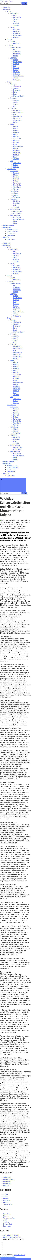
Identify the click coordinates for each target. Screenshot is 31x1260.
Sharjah (16, 167)
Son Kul (16, 207)
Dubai (15, 165)
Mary (15, 221)
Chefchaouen (18, 112)
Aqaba (15, 102)
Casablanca (17, 110)
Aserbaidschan (15, 47)
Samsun (16, 155)
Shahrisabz (17, 185)
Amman (16, 100)
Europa (9, 39)
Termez (16, 189)
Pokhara (16, 37)
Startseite (6, 7)
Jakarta (15, 19)
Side (14, 157)
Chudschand (17, 211)
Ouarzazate (17, 120)
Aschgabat (17, 217)
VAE (11, 161)
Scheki (15, 56)
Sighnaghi (16, 74)
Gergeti (16, 64)
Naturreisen (11, 235)
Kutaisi (15, 70)
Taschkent (17, 187)
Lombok (16, 23)
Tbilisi (15, 78)
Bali (14, 15)
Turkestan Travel (19, 1255)
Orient (9, 82)
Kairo (15, 92)
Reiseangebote (8, 225)
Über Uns (6, 1214)
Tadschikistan (15, 209)
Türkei (12, 124)
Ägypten (13, 84)
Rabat (15, 122)
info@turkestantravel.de (12, 1237)
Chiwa (15, 175)
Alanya (15, 128)
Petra (15, 106)
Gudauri (16, 68)
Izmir (15, 144)
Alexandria (17, 86)
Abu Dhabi (17, 163)
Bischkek (16, 201)
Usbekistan (14, 171)
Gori (14, 66)
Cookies (6, 1222)
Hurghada (16, 90)
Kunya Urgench (18, 219)
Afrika (5, 1194)
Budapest (16, 43)
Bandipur (16, 29)
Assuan (16, 88)
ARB (5, 1220)
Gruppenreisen (12, 229)
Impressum (11, 239)
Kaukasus (10, 45)
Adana (15, 126)
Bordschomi (17, 62)
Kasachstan (14, 191)
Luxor (15, 94)
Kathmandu (17, 35)
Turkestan (16, 197)
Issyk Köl (16, 203)
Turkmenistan (15, 215)
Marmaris (16, 153)
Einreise (6, 1216)
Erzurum (16, 140)
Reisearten (7, 227)
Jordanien (13, 98)
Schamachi (17, 54)
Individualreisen (12, 231)
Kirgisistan (13, 199)
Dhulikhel (16, 33)
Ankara (15, 130)
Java (14, 21)
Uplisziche (17, 80)
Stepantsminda (18, 76)
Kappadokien (18, 146)
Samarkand (17, 183)
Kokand (16, 179)
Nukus (15, 181)
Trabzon (16, 159)
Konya (15, 149)
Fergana (16, 177)
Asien (9, 11)
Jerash (15, 104)
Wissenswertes (9, 1218)
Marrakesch (17, 116)
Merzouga (17, 118)
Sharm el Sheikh (19, 96)
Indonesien (14, 13)
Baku (15, 50)
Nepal (12, 27)
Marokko (13, 108)
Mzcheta (16, 72)
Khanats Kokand (24, 555)
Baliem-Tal (17, 17)
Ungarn (12, 41)
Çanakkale (17, 138)
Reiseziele (7, 9)
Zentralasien (11, 169)
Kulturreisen (11, 233)
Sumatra (16, 25)
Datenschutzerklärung (8, 1257)
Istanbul (16, 142)
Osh (14, 205)
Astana (15, 195)
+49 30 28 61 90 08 (10, 1235)
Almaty (15, 193)
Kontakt (6, 237)
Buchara (16, 173)
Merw (15, 223)
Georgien (13, 58)
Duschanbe (17, 213)
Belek (15, 134)
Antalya (16, 132)
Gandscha (16, 52)
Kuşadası (16, 151)
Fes (14, 114)
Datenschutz (7, 1224)
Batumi (15, 60)
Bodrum (16, 136)
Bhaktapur (17, 31)
